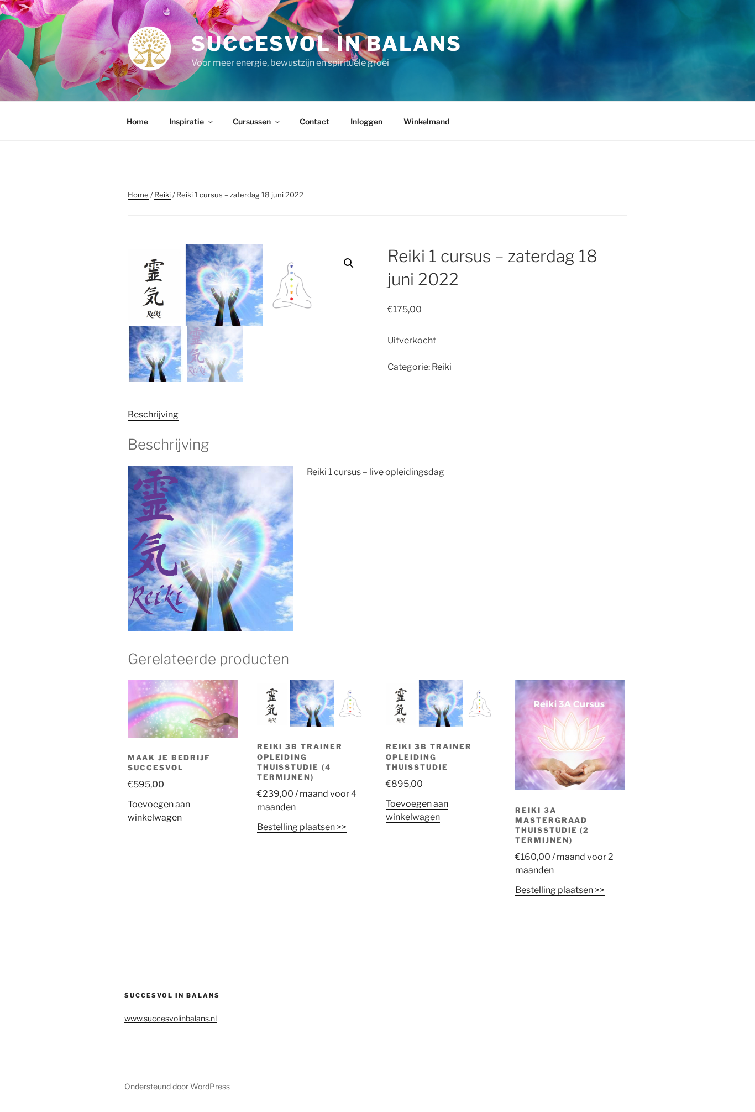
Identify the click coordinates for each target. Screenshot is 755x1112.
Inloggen (366, 121)
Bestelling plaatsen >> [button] (302, 827)
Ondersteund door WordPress (177, 1086)
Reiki (162, 194)
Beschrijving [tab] (153, 414)
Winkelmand (426, 121)
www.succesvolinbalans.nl (170, 1018)
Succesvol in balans (326, 44)
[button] (349, 263)
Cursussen (252, 121)
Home (137, 121)
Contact (314, 121)
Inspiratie (186, 121)
